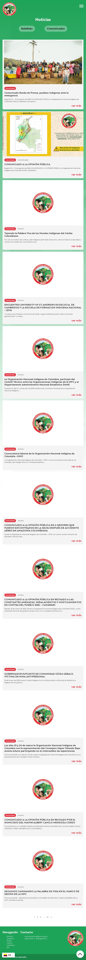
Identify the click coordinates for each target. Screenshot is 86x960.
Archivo (21, 229)
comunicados (23, 160)
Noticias (10, 936)
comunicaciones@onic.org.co (36, 936)
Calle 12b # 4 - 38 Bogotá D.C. (36, 939)
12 (47, 917)
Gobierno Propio (10, 940)
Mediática (11, 945)
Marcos (9, 943)
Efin (8, 947)
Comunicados (10, 88)
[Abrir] (81, 6)
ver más (76, 105)
